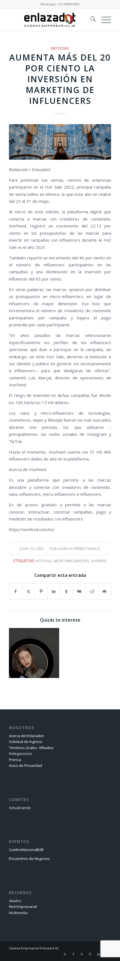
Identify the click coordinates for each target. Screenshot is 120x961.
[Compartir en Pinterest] (41, 591)
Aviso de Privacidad (25, 765)
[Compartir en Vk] (79, 591)
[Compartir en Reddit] (92, 591)
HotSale (44, 560)
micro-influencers (71, 560)
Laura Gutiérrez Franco (78, 548)
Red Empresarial (23, 906)
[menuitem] (90, 20)
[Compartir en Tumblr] (66, 591)
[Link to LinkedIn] (98, 954)
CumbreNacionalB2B (26, 849)
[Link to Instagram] (90, 954)
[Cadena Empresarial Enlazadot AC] (49, 20)
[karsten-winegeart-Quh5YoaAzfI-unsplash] (60, 142)
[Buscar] (90, 20)
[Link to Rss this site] (82, 954)
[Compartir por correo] (104, 591)
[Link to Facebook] (73, 954)
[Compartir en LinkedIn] (54, 591)
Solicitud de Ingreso (25, 741)
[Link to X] (65, 954)
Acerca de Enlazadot (26, 735)
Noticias (60, 48)
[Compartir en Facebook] (15, 591)
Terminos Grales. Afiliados (31, 747)
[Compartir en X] (28, 591)
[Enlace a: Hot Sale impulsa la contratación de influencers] (34, 653)
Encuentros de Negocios (29, 858)
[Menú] (103, 20)
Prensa (15, 759)
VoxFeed (99, 560)
